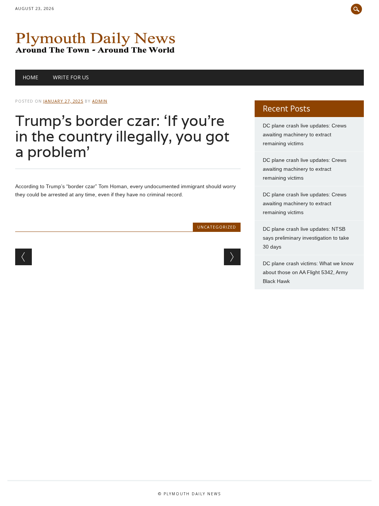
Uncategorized (216, 227)
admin (99, 101)
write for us (71, 77)
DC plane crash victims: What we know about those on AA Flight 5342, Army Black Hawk (308, 272)
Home (30, 77)
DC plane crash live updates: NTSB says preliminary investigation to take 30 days (306, 238)
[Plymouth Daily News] (97, 54)
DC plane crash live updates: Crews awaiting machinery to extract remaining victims (304, 134)
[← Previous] (23, 257)
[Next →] (232, 257)
